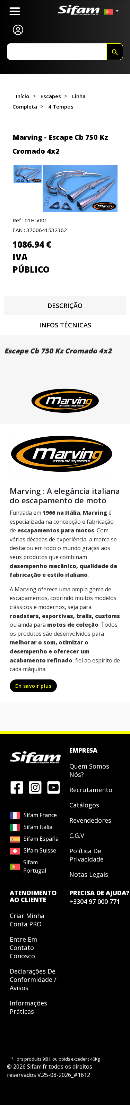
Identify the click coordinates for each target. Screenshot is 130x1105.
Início (22, 96)
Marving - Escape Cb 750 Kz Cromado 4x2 (60, 144)
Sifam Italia (38, 827)
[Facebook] (17, 787)
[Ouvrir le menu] (15, 11)
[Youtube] (53, 787)
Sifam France (40, 815)
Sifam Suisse (40, 850)
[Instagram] (35, 787)
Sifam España (41, 838)
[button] (80, 188)
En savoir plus (33, 686)
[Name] (114, 51)
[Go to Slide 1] (28, 174)
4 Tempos (60, 106)
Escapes (51, 96)
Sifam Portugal (34, 866)
